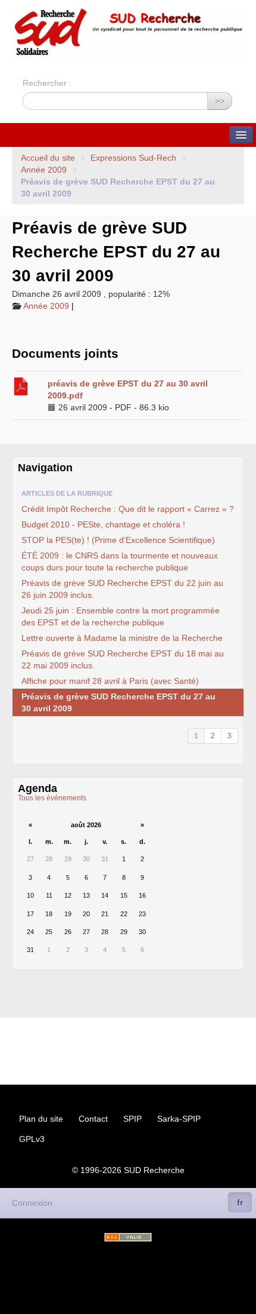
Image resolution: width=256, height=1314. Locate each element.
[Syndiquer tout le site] (128, 1237)
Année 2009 (44, 169)
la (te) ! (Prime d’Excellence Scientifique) (118, 540)
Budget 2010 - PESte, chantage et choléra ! (103, 524)
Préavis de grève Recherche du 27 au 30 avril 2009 (118, 702)
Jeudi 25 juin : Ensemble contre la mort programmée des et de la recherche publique (120, 616)
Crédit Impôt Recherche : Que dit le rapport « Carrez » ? (127, 509)
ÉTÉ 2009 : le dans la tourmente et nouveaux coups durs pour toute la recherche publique (119, 561)
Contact (93, 1118)
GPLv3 (32, 1139)
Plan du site (41, 1118)
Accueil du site (48, 157)
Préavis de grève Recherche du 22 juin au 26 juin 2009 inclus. (122, 589)
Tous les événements (52, 798)
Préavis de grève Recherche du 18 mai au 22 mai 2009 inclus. (122, 659)
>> (219, 101)
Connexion (32, 1203)
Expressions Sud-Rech (133, 157)
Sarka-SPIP (179, 1118)
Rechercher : (47, 83)
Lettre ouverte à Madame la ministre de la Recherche (122, 638)
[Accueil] (128, 33)
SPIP (132, 1118)
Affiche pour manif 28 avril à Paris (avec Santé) (110, 681)
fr (240, 1202)
